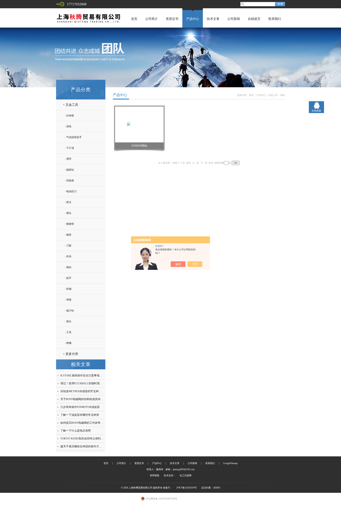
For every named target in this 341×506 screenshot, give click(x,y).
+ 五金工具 (70, 104)
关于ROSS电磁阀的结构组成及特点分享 (84, 399)
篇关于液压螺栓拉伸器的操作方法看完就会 (86, 446)
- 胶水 (68, 202)
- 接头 (68, 321)
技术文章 (213, 18)
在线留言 (254, 18)
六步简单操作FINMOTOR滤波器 (80, 407)
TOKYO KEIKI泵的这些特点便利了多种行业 (87, 438)
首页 (134, 18)
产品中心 (192, 18)
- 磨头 (68, 213)
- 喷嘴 (68, 343)
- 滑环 (68, 158)
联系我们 (274, 18)
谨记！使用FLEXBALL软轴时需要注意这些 (86, 383)
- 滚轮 (68, 126)
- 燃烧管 (69, 223)
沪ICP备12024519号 (186, 487)
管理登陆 (154, 475)
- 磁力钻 (69, 310)
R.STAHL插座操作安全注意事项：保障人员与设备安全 (93, 375)
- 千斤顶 (69, 148)
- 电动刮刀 (71, 191)
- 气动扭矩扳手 (73, 137)
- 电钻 (68, 267)
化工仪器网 (185, 475)
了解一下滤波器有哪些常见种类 (79, 414)
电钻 (282, 95)
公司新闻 (233, 18)
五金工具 (273, 95)
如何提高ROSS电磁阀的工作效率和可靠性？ (87, 422)
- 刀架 (68, 245)
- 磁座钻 (69, 169)
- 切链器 (69, 180)
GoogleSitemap (230, 463)
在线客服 (316, 110)
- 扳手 (68, 278)
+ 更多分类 (70, 354)
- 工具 (68, 332)
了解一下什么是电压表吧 (75, 430)
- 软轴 (68, 288)
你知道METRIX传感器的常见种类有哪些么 (86, 391)
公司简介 (151, 18)
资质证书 (172, 18)
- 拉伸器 (69, 115)
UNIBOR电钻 (139, 145)
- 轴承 (68, 234)
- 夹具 (68, 256)
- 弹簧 (68, 299)
